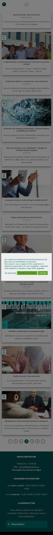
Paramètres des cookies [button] (27, 273)
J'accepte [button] (42, 273)
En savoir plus (10, 273)
